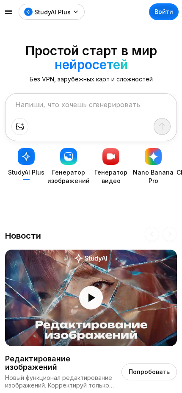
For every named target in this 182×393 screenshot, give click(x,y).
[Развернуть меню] (8, 12)
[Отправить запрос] (162, 126)
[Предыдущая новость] (152, 234)
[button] (91, 298)
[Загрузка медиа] (19, 126)
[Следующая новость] (170, 234)
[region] (91, 298)
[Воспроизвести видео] (91, 298)
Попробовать (149, 371)
